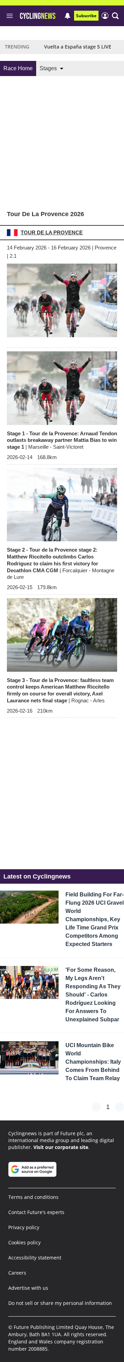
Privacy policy (23, 1227)
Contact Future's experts (36, 1212)
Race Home (18, 68)
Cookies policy (24, 1242)
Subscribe (86, 16)
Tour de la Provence (52, 232)
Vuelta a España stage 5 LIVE (77, 46)
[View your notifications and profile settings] (67, 16)
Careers (17, 1272)
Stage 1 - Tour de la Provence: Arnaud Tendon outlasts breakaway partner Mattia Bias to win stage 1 (62, 440)
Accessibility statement (34, 1257)
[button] (115, 15)
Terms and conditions (33, 1197)
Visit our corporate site (60, 1147)
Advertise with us (28, 1288)
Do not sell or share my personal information (60, 1303)
